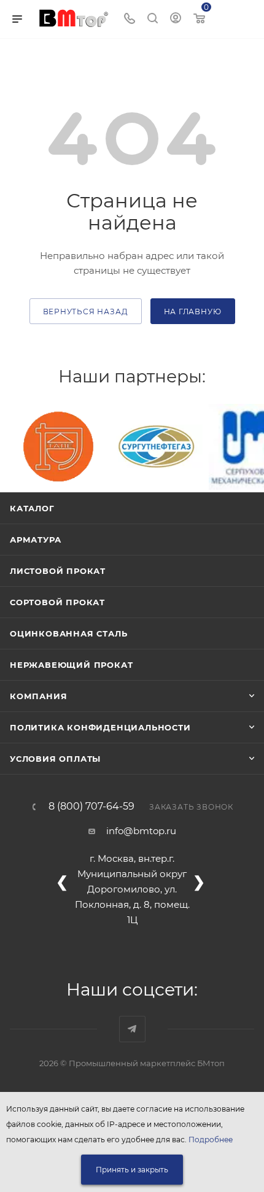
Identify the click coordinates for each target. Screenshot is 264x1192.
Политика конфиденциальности (100, 727)
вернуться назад (85, 311)
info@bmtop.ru (141, 831)
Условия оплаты (55, 759)
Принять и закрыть (132, 1169)
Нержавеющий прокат (71, 665)
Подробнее (210, 1139)
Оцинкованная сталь (68, 633)
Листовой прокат (58, 571)
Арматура (35, 539)
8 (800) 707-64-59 (91, 806)
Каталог (32, 508)
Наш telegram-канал (132, 1029)
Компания (38, 696)
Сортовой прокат (57, 602)
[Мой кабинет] (175, 19)
